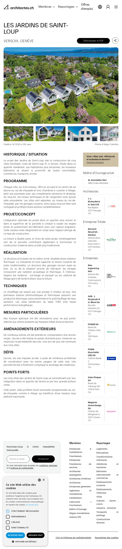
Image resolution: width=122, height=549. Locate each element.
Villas (99, 497)
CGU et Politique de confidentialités (73, 538)
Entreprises (74, 460)
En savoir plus (32, 504)
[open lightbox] (61, 85)
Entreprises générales (80, 487)
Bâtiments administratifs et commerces (107, 474)
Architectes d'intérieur (80, 479)
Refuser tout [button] (36, 535)
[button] (47, 7)
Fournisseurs (75, 456)
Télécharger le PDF (93, 41)
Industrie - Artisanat (106, 508)
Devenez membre (95, 162)
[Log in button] (108, 6)
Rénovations (102, 453)
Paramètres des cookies (106, 538)
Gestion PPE (75, 517)
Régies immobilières (79, 513)
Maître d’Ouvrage (78, 509)
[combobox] (39, 480)
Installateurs (75, 498)
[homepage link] (19, 7)
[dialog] (25, 511)
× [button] (43, 480)
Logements (101, 449)
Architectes (74, 483)
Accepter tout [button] (15, 535)
